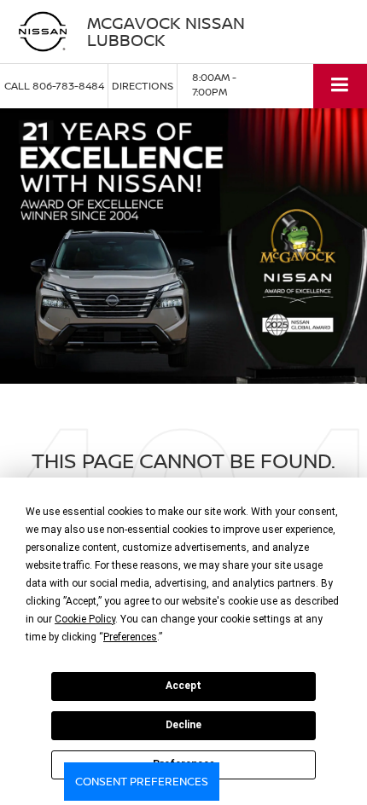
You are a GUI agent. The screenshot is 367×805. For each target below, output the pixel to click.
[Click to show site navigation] (340, 85)
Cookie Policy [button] (85, 619)
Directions (142, 85)
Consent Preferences (141, 781)
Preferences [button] (130, 637)
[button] (54, 85)
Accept (183, 686)
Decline (183, 725)
